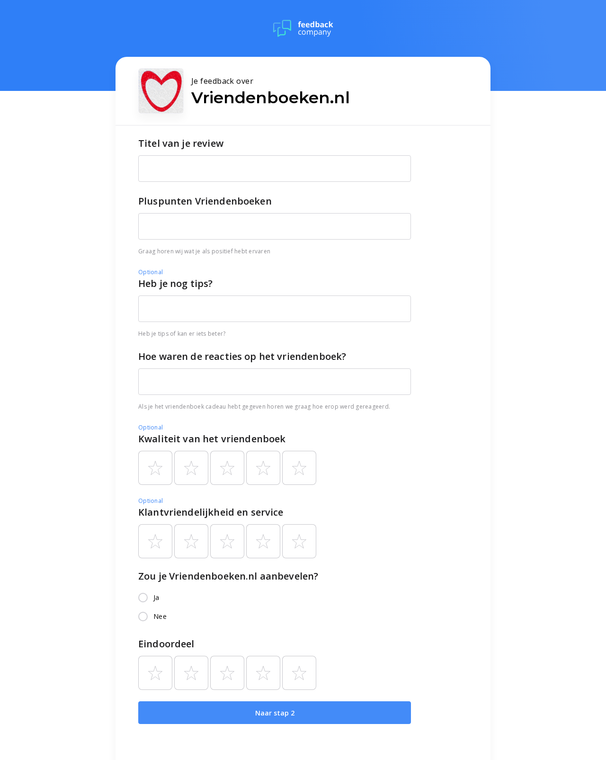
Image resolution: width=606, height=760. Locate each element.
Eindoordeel (166, 643)
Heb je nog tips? (175, 283)
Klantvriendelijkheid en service (211, 512)
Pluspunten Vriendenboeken (205, 201)
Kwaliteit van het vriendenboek (212, 438)
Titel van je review (180, 143)
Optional (150, 272)
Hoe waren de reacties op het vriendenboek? (242, 356)
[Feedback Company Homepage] (303, 28)
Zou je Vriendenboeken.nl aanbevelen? (228, 576)
